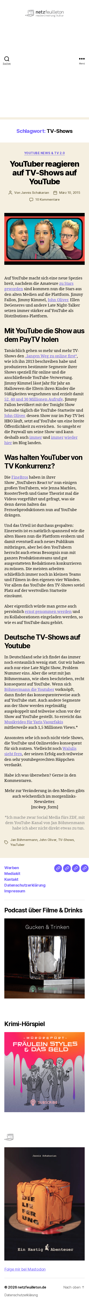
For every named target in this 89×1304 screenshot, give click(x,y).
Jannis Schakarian (35, 193)
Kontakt (11, 879)
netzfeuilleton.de (32, 1287)
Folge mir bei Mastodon (25, 1269)
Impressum (14, 891)
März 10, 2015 (69, 193)
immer (35, 437)
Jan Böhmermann (23, 840)
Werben (11, 867)
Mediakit (12, 873)
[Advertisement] (44, 73)
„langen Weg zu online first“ (51, 356)
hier (8, 442)
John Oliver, (58, 300)
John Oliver (47, 840)
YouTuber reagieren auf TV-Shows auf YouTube (44, 172)
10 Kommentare (47, 199)
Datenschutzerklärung (24, 885)
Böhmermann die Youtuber (29, 689)
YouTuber (17, 845)
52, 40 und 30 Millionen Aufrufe (33, 399)
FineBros (19, 477)
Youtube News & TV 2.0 (44, 153)
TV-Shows (66, 840)
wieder (71, 437)
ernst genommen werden (48, 611)
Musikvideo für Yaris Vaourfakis (33, 722)
